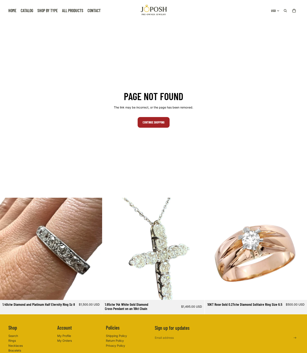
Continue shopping (154, 122)
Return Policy (115, 340)
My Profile (64, 336)
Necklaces (15, 345)
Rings (12, 340)
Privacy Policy (115, 345)
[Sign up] (295, 338)
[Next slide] (96, 249)
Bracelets (14, 350)
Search (13, 336)
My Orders (64, 340)
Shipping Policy (116, 336)
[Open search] (285, 10)
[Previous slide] (6, 249)
